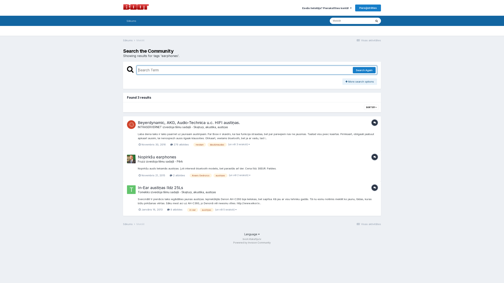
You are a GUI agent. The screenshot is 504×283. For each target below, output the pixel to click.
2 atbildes (178, 175)
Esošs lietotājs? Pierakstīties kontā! (326, 8)
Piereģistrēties (368, 7)
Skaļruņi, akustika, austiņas (211, 127)
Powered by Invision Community (252, 242)
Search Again (364, 70)
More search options (360, 81)
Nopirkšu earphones (157, 157)
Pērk (180, 161)
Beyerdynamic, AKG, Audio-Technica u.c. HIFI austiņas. (189, 122)
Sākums (131, 20)
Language (251, 234)
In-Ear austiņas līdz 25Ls (160, 187)
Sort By (370, 107)
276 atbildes (181, 144)
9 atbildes (176, 209)
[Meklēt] (376, 21)
